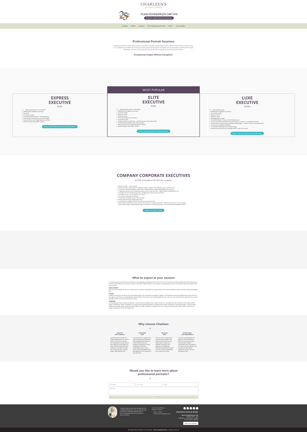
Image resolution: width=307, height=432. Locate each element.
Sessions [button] (125, 26)
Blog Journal (180, 26)
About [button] (170, 26)
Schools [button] (141, 26)
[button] (153, 210)
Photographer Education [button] (156, 26)
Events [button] (133, 26)
